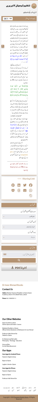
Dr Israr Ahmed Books (12, 285)
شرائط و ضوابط (18, 389)
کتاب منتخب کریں (31, 222)
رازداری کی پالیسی (24, 389)
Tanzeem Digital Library (9, 357)
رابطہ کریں (13, 389)
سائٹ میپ (30, 389)
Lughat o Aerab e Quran (9, 364)
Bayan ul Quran (6, 360)
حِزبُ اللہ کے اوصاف (30, 13)
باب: (33, 18)
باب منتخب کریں (32, 232)
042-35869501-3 (11, 298)
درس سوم (28, 18)
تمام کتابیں (34, 389)
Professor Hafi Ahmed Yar (9, 378)
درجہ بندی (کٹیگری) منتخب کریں (28, 211)
